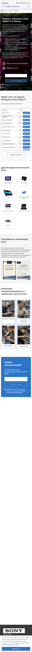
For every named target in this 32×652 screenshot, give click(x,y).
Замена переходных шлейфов (7, 116)
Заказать (26, 112)
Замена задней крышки (8, 143)
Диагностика (5, 112)
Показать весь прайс (16, 154)
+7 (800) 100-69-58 (12, 6)
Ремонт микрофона (7, 123)
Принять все (16, 648)
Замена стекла (6, 137)
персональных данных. (18, 85)
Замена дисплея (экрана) (8, 147)
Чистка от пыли (6, 133)
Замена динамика (6, 140)
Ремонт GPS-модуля (7, 120)
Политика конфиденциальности (10, 644)
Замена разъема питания (8, 126)
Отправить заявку (16, 80)
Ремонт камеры (6, 130)
